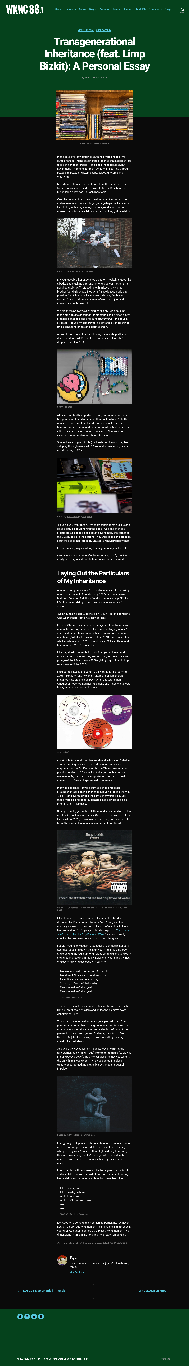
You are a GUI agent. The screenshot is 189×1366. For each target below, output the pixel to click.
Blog (91, 9)
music (76, 1243)
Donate (82, 9)
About (58, 9)
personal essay (95, 1243)
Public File (141, 9)
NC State (83, 1243)
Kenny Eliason (73, 271)
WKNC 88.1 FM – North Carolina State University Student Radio (57, 1358)
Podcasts (128, 9)
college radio (66, 1243)
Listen (115, 9)
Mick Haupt (93, 143)
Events (103, 9)
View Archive (77, 1272)
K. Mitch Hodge (74, 1135)
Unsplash (105, 143)
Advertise (71, 9)
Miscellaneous (86, 30)
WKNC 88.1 (122, 1243)
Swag (168, 9)
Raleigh (106, 1243)
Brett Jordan (73, 516)
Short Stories (103, 30)
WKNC (113, 1243)
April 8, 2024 (101, 77)
